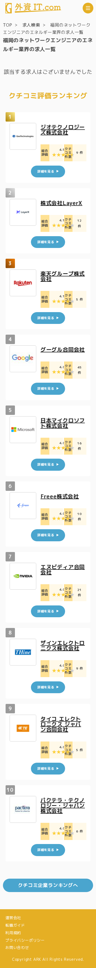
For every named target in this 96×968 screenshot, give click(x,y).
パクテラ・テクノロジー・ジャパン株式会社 (63, 805)
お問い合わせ (17, 947)
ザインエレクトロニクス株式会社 (63, 645)
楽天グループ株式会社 (63, 276)
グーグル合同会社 (63, 349)
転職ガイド (15, 925)
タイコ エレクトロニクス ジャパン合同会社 (61, 724)
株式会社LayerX (61, 203)
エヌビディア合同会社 (63, 569)
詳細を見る (45, 171)
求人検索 (31, 25)
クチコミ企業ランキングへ (48, 885)
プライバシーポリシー (25, 940)
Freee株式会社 (60, 496)
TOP (7, 25)
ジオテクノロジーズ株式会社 (63, 129)
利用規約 (13, 932)
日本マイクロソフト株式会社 (63, 423)
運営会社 (13, 917)
